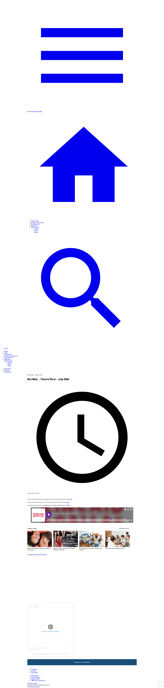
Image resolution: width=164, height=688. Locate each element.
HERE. (70, 499)
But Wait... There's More (37, 222)
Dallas (36, 230)
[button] (40, 542)
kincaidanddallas (47, 654)
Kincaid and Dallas (36, 654)
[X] (6, 370)
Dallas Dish (34, 225)
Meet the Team (35, 227)
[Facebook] (7, 368)
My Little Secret (35, 224)
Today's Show (35, 221)
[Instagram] (7, 372)
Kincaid (36, 229)
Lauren (36, 232)
